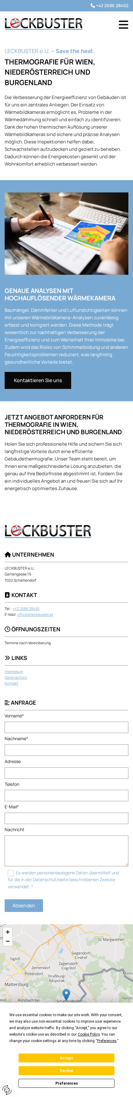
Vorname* (14, 716)
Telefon (12, 784)
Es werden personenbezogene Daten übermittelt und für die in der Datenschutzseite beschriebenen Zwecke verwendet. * (63, 879)
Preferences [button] (107, 1041)
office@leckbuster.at (35, 614)
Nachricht (14, 829)
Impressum (14, 671)
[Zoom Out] (7, 941)
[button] (123, 24)
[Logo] (44, 23)
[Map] (66, 1001)
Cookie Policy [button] (89, 1034)
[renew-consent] (7, 1090)
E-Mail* (12, 807)
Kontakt (11, 683)
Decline (66, 1071)
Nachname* (16, 738)
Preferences (66, 1083)
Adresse (13, 761)
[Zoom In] (7, 932)
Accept (66, 1058)
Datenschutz (16, 677)
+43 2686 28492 (112, 5)
